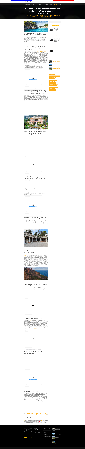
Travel (55, 88)
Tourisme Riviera (51, 88)
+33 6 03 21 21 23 (36, 431)
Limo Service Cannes (27, 4)
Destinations (46, 4)
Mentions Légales (46, 447)
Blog (42, 4)
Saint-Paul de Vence (28, 182)
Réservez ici (55, 4)
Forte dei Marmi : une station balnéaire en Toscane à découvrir (47, 434)
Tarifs (36, 4)
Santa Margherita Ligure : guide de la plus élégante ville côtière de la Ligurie (47, 429)
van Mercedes (36, 408)
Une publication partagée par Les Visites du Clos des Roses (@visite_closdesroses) (33, 349)
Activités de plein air (52, 74)
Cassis (34, 400)
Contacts (51, 4)
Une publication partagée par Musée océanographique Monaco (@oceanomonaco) (33, 88)
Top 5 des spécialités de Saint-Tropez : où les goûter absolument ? (47, 432)
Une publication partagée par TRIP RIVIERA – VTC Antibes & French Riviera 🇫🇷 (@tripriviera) (34, 316)
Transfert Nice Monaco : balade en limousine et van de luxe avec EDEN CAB (56, 65)
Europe (56, 80)
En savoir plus (56, 35)
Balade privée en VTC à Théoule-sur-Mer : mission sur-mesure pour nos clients (58, 442)
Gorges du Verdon (40, 359)
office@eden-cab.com (37, 432)
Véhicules (32, 4)
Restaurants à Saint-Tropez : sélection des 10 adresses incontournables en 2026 (47, 437)
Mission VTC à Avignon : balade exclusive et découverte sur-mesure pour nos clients (56, 68)
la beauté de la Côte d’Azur (29, 225)
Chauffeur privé (53, 77)
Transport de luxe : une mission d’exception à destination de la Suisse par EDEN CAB (56, 61)
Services (40, 4)
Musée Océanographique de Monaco (41, 51)
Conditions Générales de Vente (40, 447)
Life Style (57, 84)
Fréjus (30, 320)
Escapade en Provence (52, 80)
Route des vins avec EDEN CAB (33, 328)
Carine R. (25, 419)
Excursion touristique (52, 81)
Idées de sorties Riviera (52, 84)
